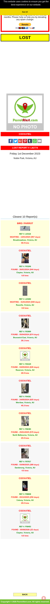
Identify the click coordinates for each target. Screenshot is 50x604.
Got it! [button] (25, 12)
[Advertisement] (25, 67)
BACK (25, 594)
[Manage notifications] (44, 598)
